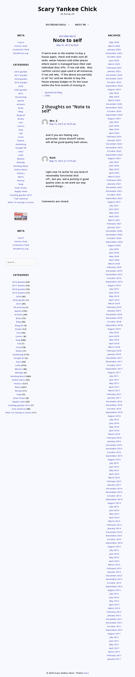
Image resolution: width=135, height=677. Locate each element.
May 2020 (114, 256)
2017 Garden (20, 75)
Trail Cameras (21, 198)
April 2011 (114, 648)
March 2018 (114, 347)
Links (47, 95)
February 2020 (114, 267)
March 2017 (114, 390)
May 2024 (114, 96)
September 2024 (114, 85)
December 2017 (114, 358)
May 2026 (114, 42)
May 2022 (114, 169)
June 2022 (114, 165)
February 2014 (114, 524)
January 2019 (114, 310)
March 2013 (114, 564)
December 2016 (114, 401)
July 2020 (114, 249)
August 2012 (114, 590)
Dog (21, 129)
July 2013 (114, 550)
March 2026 (114, 46)
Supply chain (21, 191)
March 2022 (114, 176)
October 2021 (114, 194)
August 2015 (114, 459)
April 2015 (114, 474)
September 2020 (114, 241)
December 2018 (114, 314)
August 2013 (114, 546)
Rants (21, 176)
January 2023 (114, 140)
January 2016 (114, 441)
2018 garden (20, 79)
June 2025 (114, 60)
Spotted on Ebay (53, 92)
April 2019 (114, 300)
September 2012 (114, 586)
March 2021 (114, 220)
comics (20, 126)
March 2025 (114, 64)
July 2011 (114, 637)
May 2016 (114, 426)
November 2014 (114, 492)
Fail (21, 133)
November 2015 (114, 448)
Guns (20, 151)
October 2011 (114, 626)
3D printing (21, 97)
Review (20, 180)
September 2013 (114, 543)
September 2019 (114, 281)
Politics (21, 173)
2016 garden (20, 71)
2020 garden (20, 89)
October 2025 (114, 56)
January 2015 (114, 484)
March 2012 (114, 608)
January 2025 (114, 71)
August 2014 (114, 503)
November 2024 (114, 78)
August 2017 (114, 372)
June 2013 (114, 553)
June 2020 (114, 252)
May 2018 (114, 339)
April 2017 (114, 387)
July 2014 (114, 506)
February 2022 (114, 180)
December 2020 (114, 231)
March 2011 (114, 651)
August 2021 (114, 202)
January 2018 (114, 354)
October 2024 (114, 82)
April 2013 (114, 561)
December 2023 (114, 104)
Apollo (21, 100)
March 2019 (114, 303)
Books (21, 118)
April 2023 (114, 133)
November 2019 (114, 274)
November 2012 (114, 579)
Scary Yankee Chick (67, 9)
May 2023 (114, 129)
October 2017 (114, 365)
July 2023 (114, 122)
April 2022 (114, 172)
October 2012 (114, 582)
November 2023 (114, 107)
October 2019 (114, 278)
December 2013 (114, 532)
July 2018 (114, 332)
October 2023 (114, 111)
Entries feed (21, 46)
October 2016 (114, 408)
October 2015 (114, 452)
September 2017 (114, 368)
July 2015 (114, 463)
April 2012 (114, 604)
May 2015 (114, 470)
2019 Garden (20, 82)
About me (80, 24)
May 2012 (114, 601)
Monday (21, 162)
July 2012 (114, 593)
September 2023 (114, 114)
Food (20, 137)
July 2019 (114, 289)
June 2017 (114, 379)
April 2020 (114, 260)
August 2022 (114, 158)
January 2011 (114, 659)
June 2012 (114, 597)
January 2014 (114, 528)
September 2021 (114, 198)
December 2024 (114, 75)
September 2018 (114, 325)
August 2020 (114, 245)
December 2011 (114, 619)
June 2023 (114, 125)
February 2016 (114, 437)
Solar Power (21, 187)
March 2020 (114, 263)
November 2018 (114, 318)
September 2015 (114, 455)
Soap (20, 184)
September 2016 (114, 412)
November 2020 (114, 234)
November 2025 (114, 53)
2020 (20, 86)
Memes (21, 158)
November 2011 (114, 622)
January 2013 (114, 572)
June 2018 (114, 336)
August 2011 (114, 633)
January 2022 (114, 183)
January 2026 (114, 49)
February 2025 (114, 67)
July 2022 (114, 162)
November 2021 (114, 191)
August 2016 (114, 416)
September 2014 (114, 499)
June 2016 (114, 423)
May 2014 (114, 513)
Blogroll (21, 115)
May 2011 (114, 644)
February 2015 (114, 481)
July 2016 (114, 419)
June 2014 (114, 510)
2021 (20, 93)
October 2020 (114, 238)
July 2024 (114, 93)
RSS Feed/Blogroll (56, 24)
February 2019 (114, 307)
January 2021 (114, 227)
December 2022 (114, 143)
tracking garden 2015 (21, 195)
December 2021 (114, 187)
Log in (21, 42)
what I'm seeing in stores (21, 202)
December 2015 (114, 445)
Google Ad (20, 147)
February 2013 (114, 568)
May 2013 (114, 557)
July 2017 (114, 376)
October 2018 (114, 321)
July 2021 (114, 205)
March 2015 (114, 477)
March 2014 (114, 521)
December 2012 (114, 575)
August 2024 (114, 89)
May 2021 (114, 212)
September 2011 (114, 630)
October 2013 (114, 539)
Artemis (21, 104)
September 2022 (114, 154)
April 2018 (114, 343)
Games (20, 140)
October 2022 (114, 151)
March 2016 (114, 434)
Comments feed (21, 49)
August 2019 (114, 285)
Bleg (20, 111)
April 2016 (114, 430)
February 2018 (114, 350)
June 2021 (114, 209)
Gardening (21, 144)
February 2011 (114, 655)
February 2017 (114, 394)
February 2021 (114, 223)
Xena (86, 673)
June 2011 (114, 641)
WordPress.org (20, 53)
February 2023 (114, 136)
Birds (20, 108)
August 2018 (114, 329)
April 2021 (114, 216)
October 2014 (114, 495)
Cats (20, 122)
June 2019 (114, 292)
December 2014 (114, 488)
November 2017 (114, 361)
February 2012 (114, 612)
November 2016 (114, 405)
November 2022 (114, 147)
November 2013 (114, 535)
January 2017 (114, 397)
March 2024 (114, 100)
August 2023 (114, 118)
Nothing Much (67, 36)
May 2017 (114, 383)
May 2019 (114, 296)
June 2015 (114, 466)
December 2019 (114, 271)
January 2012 (114, 615)
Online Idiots (20, 169)
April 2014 (114, 517)
